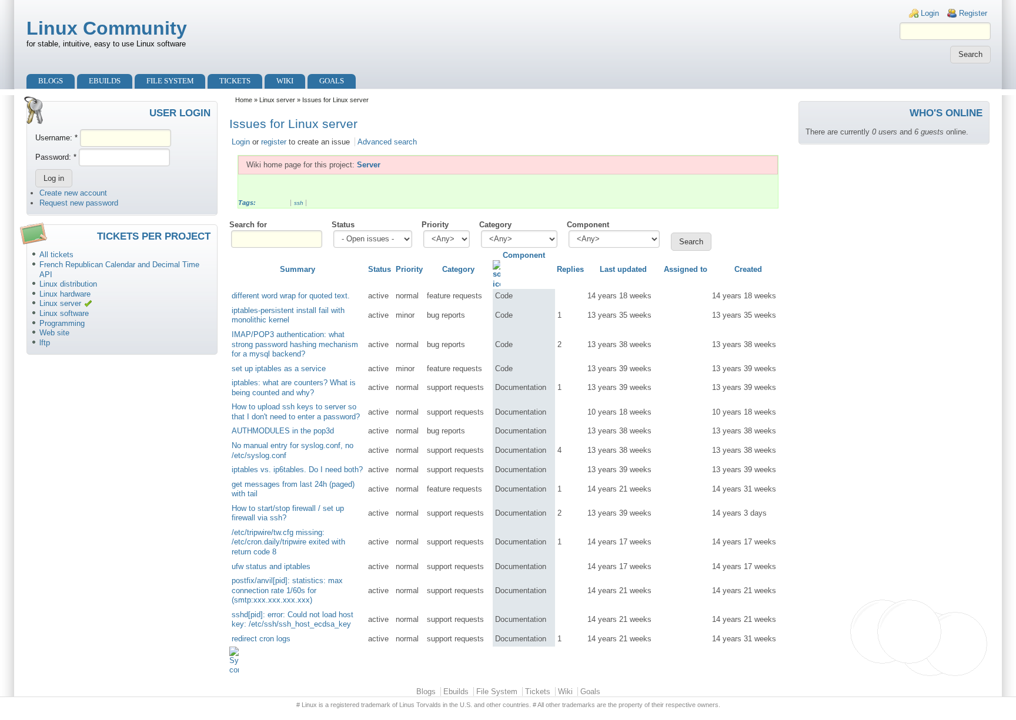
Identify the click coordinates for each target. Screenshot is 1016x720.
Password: (55, 157)
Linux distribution (68, 284)
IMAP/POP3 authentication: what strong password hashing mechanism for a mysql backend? (295, 344)
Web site (54, 332)
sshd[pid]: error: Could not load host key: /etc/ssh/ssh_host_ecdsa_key (292, 619)
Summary (297, 269)
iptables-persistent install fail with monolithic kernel (288, 315)
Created (748, 269)
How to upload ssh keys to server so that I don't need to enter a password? (296, 411)
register (273, 141)
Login (930, 13)
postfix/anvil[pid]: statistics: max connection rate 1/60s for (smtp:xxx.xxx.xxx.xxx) (287, 590)
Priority (435, 224)
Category (495, 224)
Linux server (60, 303)
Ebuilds (105, 80)
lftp (44, 342)
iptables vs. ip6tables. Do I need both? (297, 469)
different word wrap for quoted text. (291, 295)
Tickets (234, 80)
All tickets (56, 254)
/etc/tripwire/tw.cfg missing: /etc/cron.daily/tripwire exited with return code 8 (288, 542)
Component (588, 224)
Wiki (284, 80)
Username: (56, 137)
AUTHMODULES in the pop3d (283, 430)
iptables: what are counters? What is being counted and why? (294, 387)
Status (343, 224)
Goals (331, 80)
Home (243, 99)
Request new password (78, 202)
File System (170, 80)
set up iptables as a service (279, 368)
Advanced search (387, 141)
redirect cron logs (261, 638)
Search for (248, 224)
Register (973, 13)
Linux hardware (65, 294)
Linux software (64, 313)
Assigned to (685, 269)
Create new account (73, 193)
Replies (570, 269)
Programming (62, 323)
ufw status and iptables (271, 566)
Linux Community (106, 28)
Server (368, 164)
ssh (298, 203)
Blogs (50, 80)
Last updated (623, 269)
